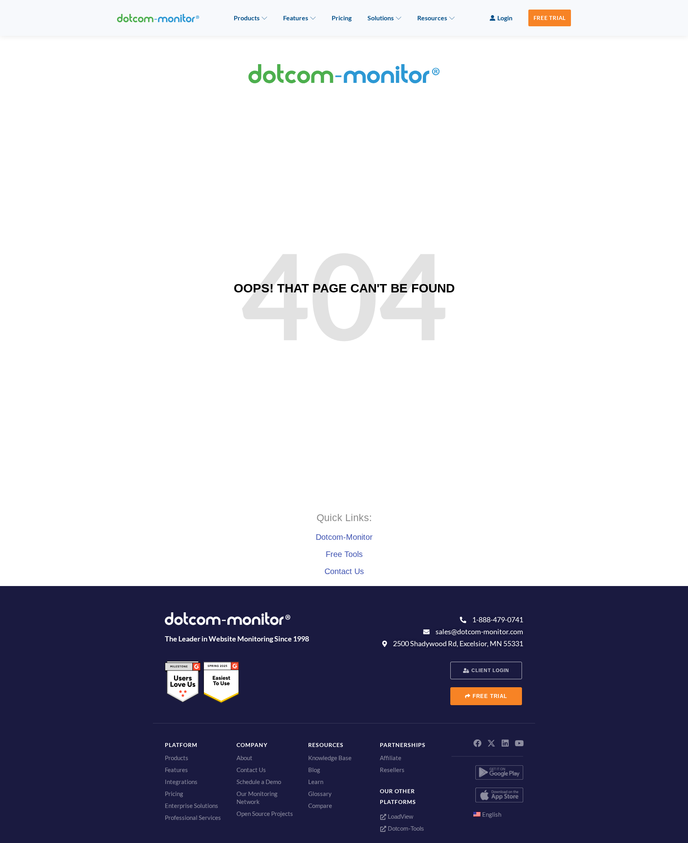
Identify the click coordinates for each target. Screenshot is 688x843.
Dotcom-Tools (405, 828)
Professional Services (193, 817)
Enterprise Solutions (191, 805)
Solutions (380, 18)
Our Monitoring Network (257, 797)
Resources (432, 18)
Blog (314, 769)
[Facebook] (477, 743)
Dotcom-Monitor (344, 537)
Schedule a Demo (258, 781)
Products (247, 18)
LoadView (399, 816)
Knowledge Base (330, 757)
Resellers (392, 769)
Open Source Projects (264, 813)
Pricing (342, 18)
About (244, 757)
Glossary (320, 793)
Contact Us (344, 571)
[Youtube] (519, 743)
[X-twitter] (491, 743)
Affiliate (390, 757)
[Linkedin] (505, 743)
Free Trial (550, 17)
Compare (320, 805)
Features (295, 18)
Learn (315, 781)
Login (504, 18)
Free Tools (344, 554)
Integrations (181, 781)
